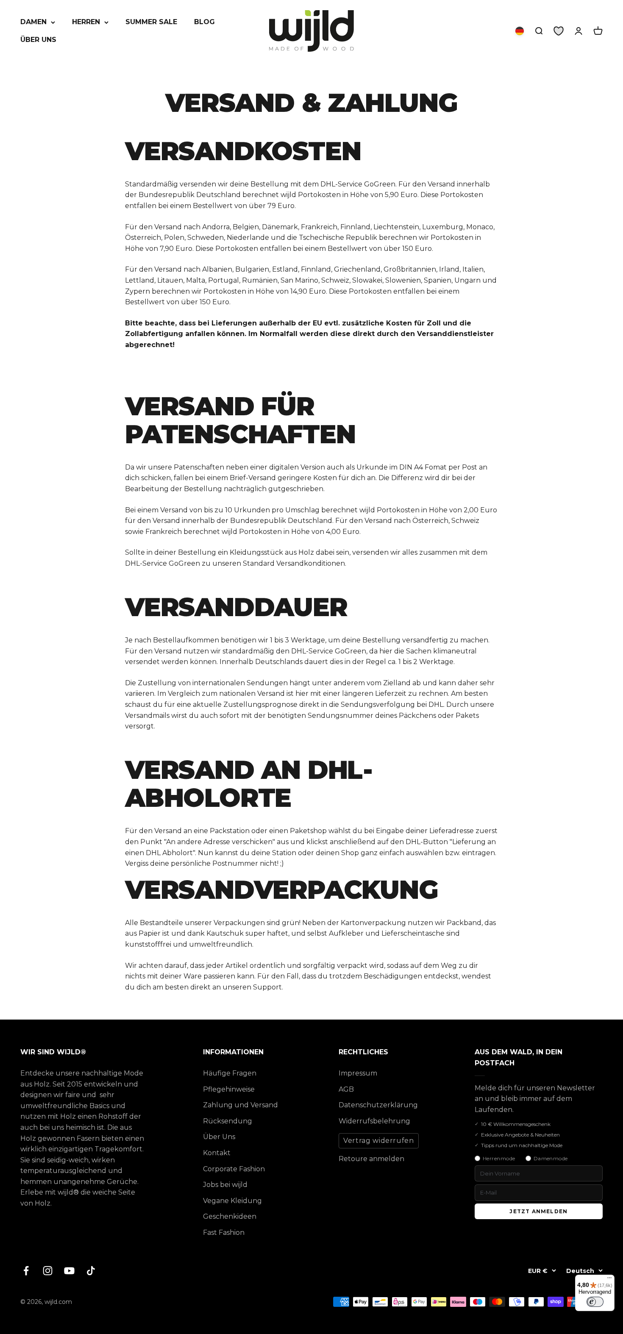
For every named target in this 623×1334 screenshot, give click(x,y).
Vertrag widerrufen (378, 1141)
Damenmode (551, 1158)
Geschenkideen (229, 1216)
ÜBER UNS (38, 40)
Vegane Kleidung (232, 1201)
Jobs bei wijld (225, 1185)
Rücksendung (227, 1121)
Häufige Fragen (229, 1073)
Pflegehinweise (229, 1089)
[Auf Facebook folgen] (26, 1270)
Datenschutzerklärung (378, 1105)
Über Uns (219, 1137)
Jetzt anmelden (538, 1211)
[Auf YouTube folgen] (69, 1270)
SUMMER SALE (151, 22)
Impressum (358, 1073)
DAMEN (33, 22)
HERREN (86, 22)
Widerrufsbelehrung (374, 1121)
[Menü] (609, 1280)
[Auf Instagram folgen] (47, 1270)
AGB (346, 1089)
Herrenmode (499, 1158)
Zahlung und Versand (240, 1105)
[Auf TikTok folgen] (91, 1270)
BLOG (204, 22)
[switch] (595, 1302)
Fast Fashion (224, 1232)
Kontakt (217, 1153)
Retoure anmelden (371, 1159)
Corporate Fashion (234, 1169)
